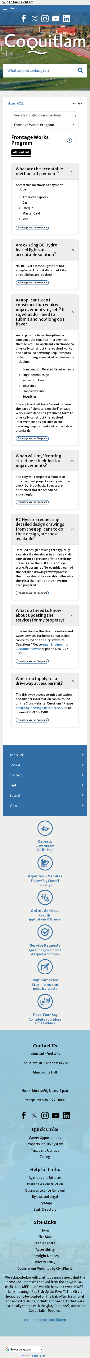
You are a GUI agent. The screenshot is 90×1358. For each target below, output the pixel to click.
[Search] (74, 115)
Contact (16, 775)
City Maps (45, 1203)
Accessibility (45, 1250)
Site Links (45, 1222)
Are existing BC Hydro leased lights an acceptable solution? (36, 249)
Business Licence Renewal (45, 1190)
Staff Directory (45, 1209)
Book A (15, 765)
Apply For (16, 755)
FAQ (20, 103)
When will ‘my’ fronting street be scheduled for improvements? (38, 460)
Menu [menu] (13, 8)
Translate (37, 1355)
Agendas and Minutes (45, 1178)
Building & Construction (45, 1184)
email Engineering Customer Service (41, 708)
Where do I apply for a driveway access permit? (39, 681)
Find (13, 785)
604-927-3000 (53, 1100)
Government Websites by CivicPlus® (45, 1269)
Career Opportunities (45, 1138)
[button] (80, 70)
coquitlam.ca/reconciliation (45, 1320)
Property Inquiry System (45, 1144)
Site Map (45, 1237)
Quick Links (45, 1129)
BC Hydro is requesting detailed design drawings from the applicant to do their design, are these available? (40, 529)
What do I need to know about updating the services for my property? (40, 615)
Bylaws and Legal (45, 1197)
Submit (15, 796)
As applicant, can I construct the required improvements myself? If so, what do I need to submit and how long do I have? (40, 312)
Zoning (45, 1157)
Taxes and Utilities (45, 1151)
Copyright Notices (45, 1256)
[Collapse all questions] (76, 140)
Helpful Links (45, 1169)
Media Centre (45, 1243)
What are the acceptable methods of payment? (39, 171)
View (13, 806)
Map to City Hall (45, 1072)
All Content (21, 152)
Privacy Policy (45, 1262)
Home (11, 103)
